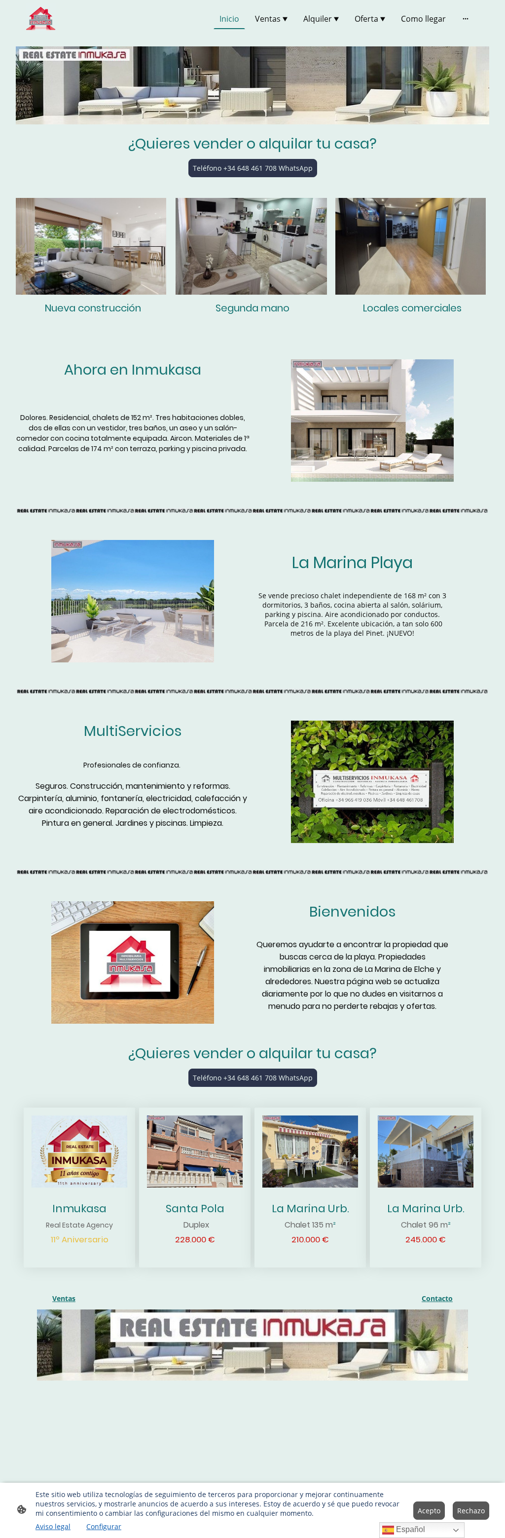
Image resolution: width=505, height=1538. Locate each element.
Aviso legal (53, 1526)
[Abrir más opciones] (465, 18)
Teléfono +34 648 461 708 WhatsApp (253, 168)
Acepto (429, 1510)
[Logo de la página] (41, 18)
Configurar (103, 1526)
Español (409, 1529)
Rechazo (471, 1510)
